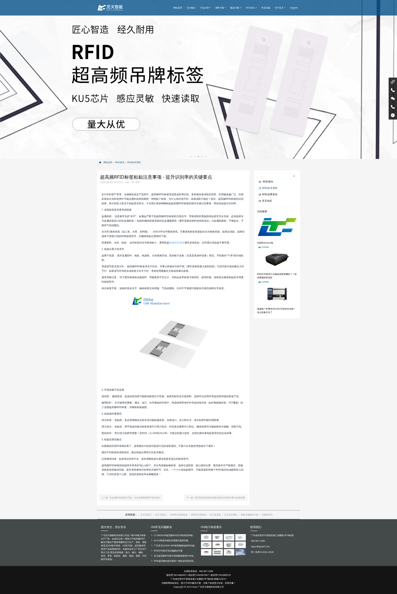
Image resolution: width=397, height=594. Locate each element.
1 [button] (191, 156)
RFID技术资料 (134, 162)
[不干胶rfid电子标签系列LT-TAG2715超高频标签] (206, 552)
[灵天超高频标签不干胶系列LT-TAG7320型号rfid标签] (217, 537)
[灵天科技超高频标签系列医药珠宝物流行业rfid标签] (229, 537)
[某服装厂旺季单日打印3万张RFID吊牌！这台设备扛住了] (277, 292)
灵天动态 (267, 200)
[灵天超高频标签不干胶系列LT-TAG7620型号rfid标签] (206, 537)
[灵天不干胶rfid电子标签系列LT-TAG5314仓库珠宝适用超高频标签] (240, 537)
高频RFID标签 (177, 242)
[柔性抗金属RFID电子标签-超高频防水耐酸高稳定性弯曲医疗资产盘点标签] (240, 552)
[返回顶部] (393, 115)
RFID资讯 (119, 162)
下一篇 (215, 497)
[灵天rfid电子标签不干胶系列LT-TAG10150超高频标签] (229, 544)
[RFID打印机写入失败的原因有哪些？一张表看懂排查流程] (277, 258)
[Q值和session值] (277, 226)
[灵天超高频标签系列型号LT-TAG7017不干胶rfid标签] (217, 552)
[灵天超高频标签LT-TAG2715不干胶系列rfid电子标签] (217, 544)
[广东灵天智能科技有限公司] (110, 7)
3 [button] (198, 156)
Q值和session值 (265, 242)
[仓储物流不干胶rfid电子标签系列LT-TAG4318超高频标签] (240, 544)
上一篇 (130, 497)
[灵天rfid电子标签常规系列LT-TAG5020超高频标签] (206, 544)
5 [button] (205, 156)
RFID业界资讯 (269, 194)
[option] (198, 79)
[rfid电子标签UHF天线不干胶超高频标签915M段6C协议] (229, 552)
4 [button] (202, 156)
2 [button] (194, 156)
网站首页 (107, 162)
